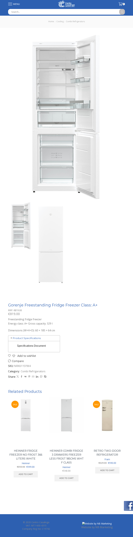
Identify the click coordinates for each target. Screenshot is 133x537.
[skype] (44, 376)
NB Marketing (104, 527)
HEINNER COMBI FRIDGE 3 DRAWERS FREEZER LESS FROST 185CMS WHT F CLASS (66, 456)
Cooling (60, 21)
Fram (107, 459)
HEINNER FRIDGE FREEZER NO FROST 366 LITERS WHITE (25, 454)
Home (51, 21)
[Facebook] (22, 376)
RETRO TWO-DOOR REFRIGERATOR (107, 452)
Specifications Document (31, 345)
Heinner (26, 463)
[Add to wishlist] (37, 439)
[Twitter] (18, 376)
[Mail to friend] (33, 376)
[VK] (25, 376)
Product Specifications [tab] (27, 338)
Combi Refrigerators (75, 21)
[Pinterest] (29, 376)
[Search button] (122, 12)
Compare (18, 361)
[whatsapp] (41, 376)
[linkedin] (37, 376)
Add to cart (37, 432)
